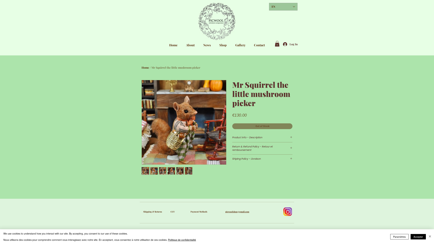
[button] (277, 43)
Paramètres (399, 236)
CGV (173, 211)
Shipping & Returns (152, 211)
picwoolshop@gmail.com (237, 211)
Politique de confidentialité (182, 239)
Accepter (418, 236)
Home (145, 67)
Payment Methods (199, 211)
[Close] (430, 236)
